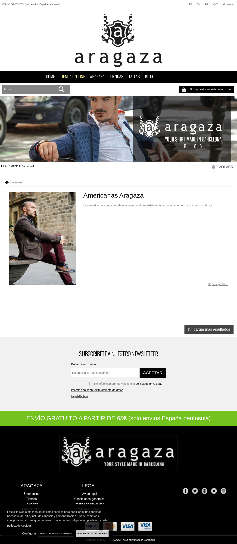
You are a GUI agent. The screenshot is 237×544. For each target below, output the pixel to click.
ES (190, 4)
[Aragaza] (118, 40)
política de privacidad (149, 383)
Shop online (31, 493)
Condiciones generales (89, 499)
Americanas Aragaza (113, 195)
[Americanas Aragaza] (42, 238)
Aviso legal (89, 493)
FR (207, 4)
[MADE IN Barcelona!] (118, 129)
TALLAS (134, 76)
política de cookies (19, 525)
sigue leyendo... (218, 284)
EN (198, 4)
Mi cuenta (228, 4)
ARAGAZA (97, 76)
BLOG (149, 76)
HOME (50, 76)
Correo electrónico (83, 364)
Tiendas (31, 499)
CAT (215, 4)
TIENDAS (116, 76)
